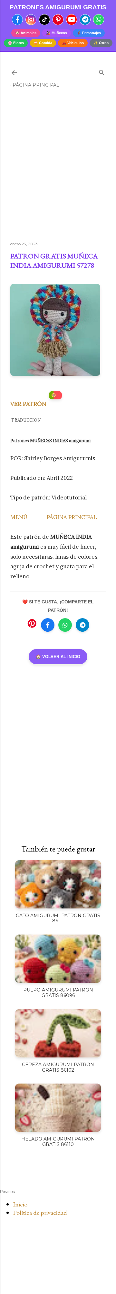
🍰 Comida (43, 43)
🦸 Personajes (89, 33)
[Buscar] (102, 71)
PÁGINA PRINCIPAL (72, 517)
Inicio (20, 1204)
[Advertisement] (58, 167)
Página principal (36, 85)
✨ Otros (101, 43)
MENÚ (18, 517)
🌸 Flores (16, 43)
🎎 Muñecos (56, 33)
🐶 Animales (25, 33)
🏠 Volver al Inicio (58, 656)
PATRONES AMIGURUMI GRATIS (58, 7)
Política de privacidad (40, 1212)
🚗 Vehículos (73, 43)
